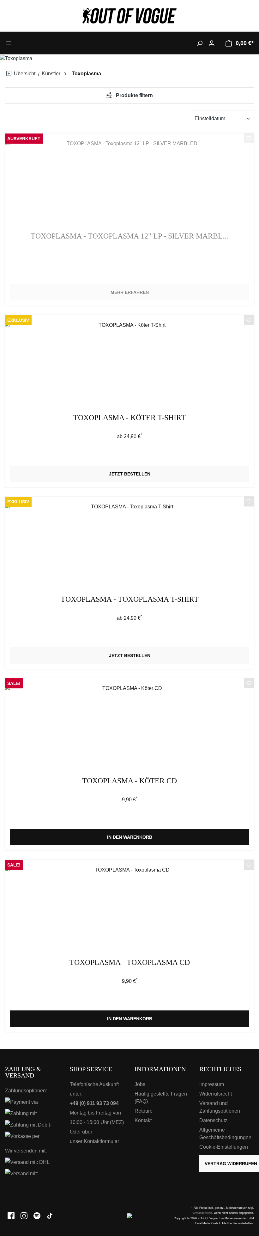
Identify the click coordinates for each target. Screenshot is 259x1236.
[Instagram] (24, 1215)
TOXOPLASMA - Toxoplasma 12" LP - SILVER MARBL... (129, 236)
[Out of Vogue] (129, 1215)
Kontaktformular (101, 1141)
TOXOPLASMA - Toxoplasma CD (129, 962)
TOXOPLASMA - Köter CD (129, 781)
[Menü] (36, 42)
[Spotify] (37, 1215)
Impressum (211, 1084)
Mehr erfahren (130, 292)
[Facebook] (11, 1215)
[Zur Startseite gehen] (129, 16)
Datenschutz (213, 1120)
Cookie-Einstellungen (223, 1147)
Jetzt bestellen (129, 473)
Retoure (144, 1111)
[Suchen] (199, 43)
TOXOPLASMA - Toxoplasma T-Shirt (130, 599)
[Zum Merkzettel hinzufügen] (249, 139)
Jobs (140, 1084)
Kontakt (143, 1120)
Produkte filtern (134, 95)
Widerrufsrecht (215, 1093)
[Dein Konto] (211, 43)
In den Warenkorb (129, 837)
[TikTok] (49, 1215)
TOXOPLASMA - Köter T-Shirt (129, 418)
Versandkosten (202, 1212)
